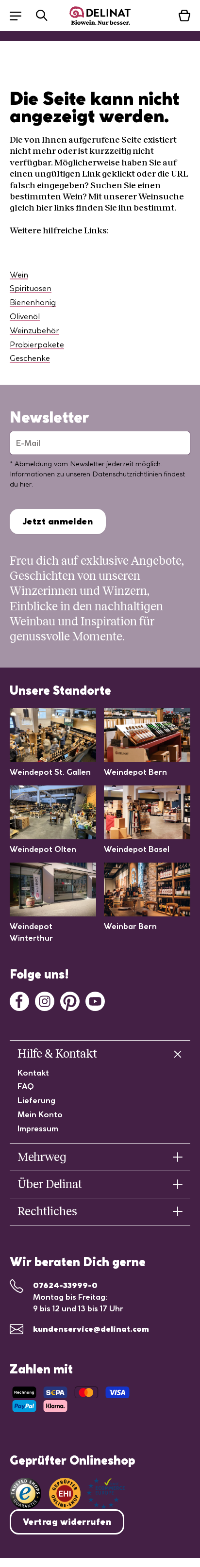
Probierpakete (37, 344)
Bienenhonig (33, 302)
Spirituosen (30, 288)
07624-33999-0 (65, 1285)
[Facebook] (19, 1000)
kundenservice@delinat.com (91, 1329)
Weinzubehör (34, 330)
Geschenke (30, 358)
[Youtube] (95, 1000)
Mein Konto (40, 1114)
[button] (20, 15)
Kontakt (33, 1072)
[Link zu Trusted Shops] (25, 1493)
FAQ (25, 1086)
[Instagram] (44, 1000)
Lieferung (36, 1100)
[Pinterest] (70, 1000)
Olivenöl (25, 316)
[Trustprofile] (87, 1493)
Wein (19, 274)
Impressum (37, 1128)
